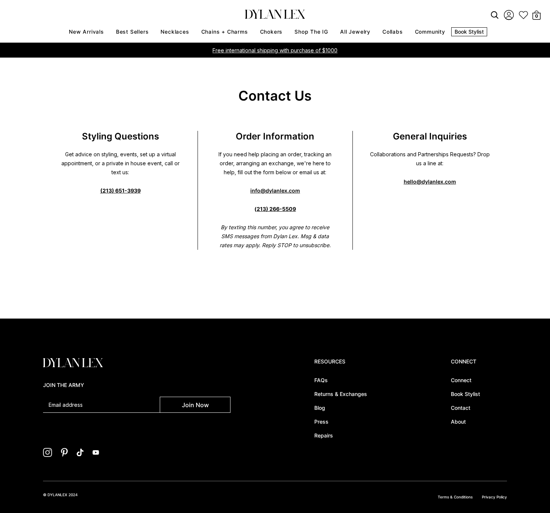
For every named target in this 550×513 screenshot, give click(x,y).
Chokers (271, 31)
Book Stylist (469, 31)
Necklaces (175, 31)
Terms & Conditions (455, 497)
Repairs (323, 435)
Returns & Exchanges (340, 394)
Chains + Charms (224, 31)
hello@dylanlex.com (430, 181)
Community (430, 31)
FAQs (321, 380)
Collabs (392, 31)
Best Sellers (132, 31)
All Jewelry (355, 31)
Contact (460, 408)
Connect (461, 380)
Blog (319, 408)
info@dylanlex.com (275, 190)
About (458, 421)
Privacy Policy (494, 497)
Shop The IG (311, 31)
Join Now (195, 405)
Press (321, 421)
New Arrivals (86, 31)
